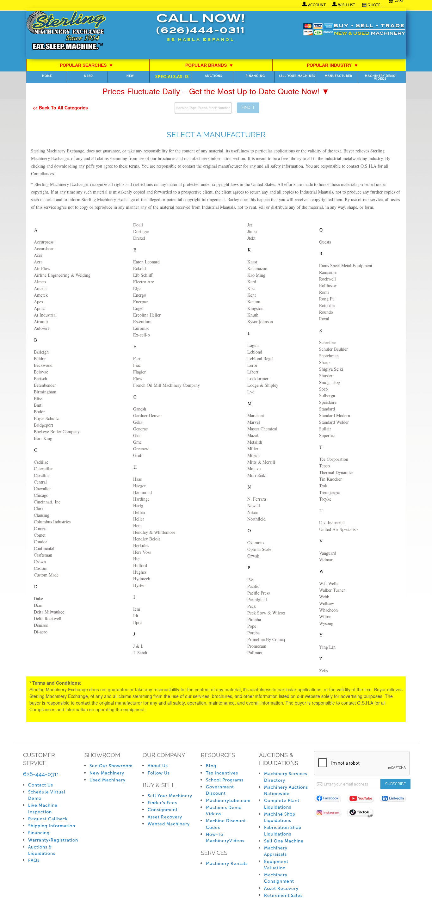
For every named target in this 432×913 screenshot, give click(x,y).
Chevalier (42, 488)
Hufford (140, 565)
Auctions (213, 76)
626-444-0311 (41, 774)
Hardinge (141, 499)
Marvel (253, 422)
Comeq (40, 528)
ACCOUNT (317, 5)
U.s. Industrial (332, 523)
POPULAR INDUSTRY (332, 65)
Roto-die (327, 305)
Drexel (139, 238)
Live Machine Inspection (43, 808)
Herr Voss (142, 552)
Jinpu (252, 231)
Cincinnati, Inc (47, 502)
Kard (251, 282)
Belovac (41, 372)
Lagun (253, 345)
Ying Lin (327, 647)
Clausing (41, 515)
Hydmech (141, 579)
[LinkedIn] (395, 800)
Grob (137, 455)
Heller (138, 519)
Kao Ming (256, 275)
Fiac (137, 365)
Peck (251, 606)
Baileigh (41, 352)
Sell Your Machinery (170, 796)
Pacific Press (258, 593)
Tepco (324, 466)
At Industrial (45, 315)
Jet (249, 225)
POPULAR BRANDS (209, 65)
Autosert (41, 328)
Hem (137, 525)
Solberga (327, 395)
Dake (38, 598)
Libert (252, 372)
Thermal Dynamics (336, 472)
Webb (324, 597)
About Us (158, 765)
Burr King (43, 438)
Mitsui (253, 455)
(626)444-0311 (200, 31)
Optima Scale (259, 549)
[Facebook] (330, 800)
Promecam (256, 646)
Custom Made (46, 575)
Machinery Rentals (227, 863)
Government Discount (220, 790)
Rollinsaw (328, 285)
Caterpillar (43, 469)
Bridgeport (43, 425)
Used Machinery (107, 780)
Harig (138, 506)
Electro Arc (143, 282)
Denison (41, 625)
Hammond (142, 492)
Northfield (256, 519)
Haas (137, 479)
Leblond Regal (260, 358)
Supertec (327, 435)
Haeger (139, 486)
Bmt (37, 405)
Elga (137, 288)
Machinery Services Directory (285, 777)
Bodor (39, 412)
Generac (140, 429)
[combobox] (203, 108)
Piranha (254, 619)
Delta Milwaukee (49, 612)
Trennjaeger (329, 492)
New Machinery (106, 773)
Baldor (40, 358)
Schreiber (327, 342)
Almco (40, 282)
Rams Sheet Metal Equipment (345, 265)
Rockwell (327, 279)
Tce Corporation (333, 459)
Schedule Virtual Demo (46, 795)
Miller (252, 449)
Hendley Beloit (146, 539)
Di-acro (40, 632)
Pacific (253, 586)
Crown (40, 561)
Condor (40, 542)
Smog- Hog (329, 382)
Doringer (141, 231)
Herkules (141, 545)
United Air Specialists (338, 529)
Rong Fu (327, 299)
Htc (136, 559)
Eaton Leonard (146, 262)
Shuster (325, 376)
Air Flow (42, 268)
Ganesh (139, 409)
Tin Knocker (330, 479)
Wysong (326, 623)
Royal (324, 319)
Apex (38, 302)
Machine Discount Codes (226, 824)
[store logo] (66, 31)
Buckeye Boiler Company (57, 432)
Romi (324, 292)
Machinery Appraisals (275, 851)
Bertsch (40, 378)
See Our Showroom (111, 765)
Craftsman (43, 555)
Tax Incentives (222, 773)
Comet (40, 535)
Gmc (137, 442)
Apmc (39, 308)
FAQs (34, 860)
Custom (40, 568)
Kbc (251, 288)
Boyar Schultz (46, 418)
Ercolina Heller (147, 315)
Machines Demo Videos (224, 811)
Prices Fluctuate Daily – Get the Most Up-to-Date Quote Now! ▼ (216, 90)
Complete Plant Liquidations (281, 804)
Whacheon (328, 610)
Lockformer (257, 378)
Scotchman (329, 356)
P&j (251, 580)
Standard (327, 409)
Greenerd (141, 449)
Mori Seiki (257, 475)
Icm (136, 609)
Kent (251, 295)
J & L (138, 646)
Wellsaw (326, 603)
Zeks (323, 671)
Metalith (254, 442)
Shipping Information (51, 826)
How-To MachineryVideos (225, 837)
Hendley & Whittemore (154, 532)
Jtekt (251, 238)
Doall (138, 225)
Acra (38, 262)
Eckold (139, 268)
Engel (138, 308)
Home (47, 76)
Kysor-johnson (260, 321)
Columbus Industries (52, 522)
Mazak (253, 435)
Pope (251, 626)
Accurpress (43, 242)
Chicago (41, 495)
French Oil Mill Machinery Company (166, 385)
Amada (40, 288)
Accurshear (44, 248)
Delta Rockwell (47, 618)
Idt (135, 616)
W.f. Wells (328, 583)
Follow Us (159, 773)
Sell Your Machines (297, 76)
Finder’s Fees (162, 802)
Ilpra (137, 622)
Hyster (139, 585)
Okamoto (255, 543)
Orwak (253, 556)
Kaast (252, 262)
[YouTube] (363, 800)
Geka (137, 422)
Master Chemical (262, 429)
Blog (211, 765)
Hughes (139, 572)
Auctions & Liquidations (41, 850)
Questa (325, 242)
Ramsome (327, 272)
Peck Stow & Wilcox (266, 613)
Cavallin (41, 475)
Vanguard (327, 553)
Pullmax (254, 653)
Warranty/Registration (53, 840)
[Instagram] (330, 814)
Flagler (139, 372)
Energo (139, 295)
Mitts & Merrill (261, 462)
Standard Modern (334, 415)
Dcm (38, 605)
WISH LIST (346, 5)
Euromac (141, 328)
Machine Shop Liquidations (279, 817)
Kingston (255, 308)
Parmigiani (257, 599)
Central (40, 482)
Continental (44, 548)
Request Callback (48, 819)
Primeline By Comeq (266, 639)
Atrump (41, 321)
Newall (253, 506)
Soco (323, 389)
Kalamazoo (257, 268)
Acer (38, 255)
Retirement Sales (283, 895)
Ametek (41, 295)
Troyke (325, 499)
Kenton (253, 302)
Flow (137, 378)
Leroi (252, 365)
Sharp (324, 362)
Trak (323, 486)
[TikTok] (363, 814)
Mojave (254, 469)
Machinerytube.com (228, 800)
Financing (255, 76)
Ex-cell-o (141, 335)
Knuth (252, 315)
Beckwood (43, 365)
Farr (137, 358)
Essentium (142, 321)
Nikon (252, 512)
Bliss (38, 398)
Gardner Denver (147, 415)
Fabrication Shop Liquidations (282, 830)
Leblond (254, 352)
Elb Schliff (142, 275)
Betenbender (45, 385)
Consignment (163, 809)
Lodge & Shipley (262, 385)
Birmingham (45, 392)
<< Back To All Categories (60, 107)
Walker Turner (332, 590)
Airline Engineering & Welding (62, 275)
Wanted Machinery (169, 824)
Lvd (251, 392)
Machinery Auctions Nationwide (286, 790)
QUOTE (373, 5)
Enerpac (140, 302)
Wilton (325, 617)
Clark (39, 508)
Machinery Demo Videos (380, 77)
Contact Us (40, 785)
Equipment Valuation (276, 865)
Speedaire (327, 402)
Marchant (255, 415)
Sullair (325, 429)
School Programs (225, 780)
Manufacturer (338, 76)
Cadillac (41, 462)
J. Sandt (140, 653)
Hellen (139, 512)
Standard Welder (334, 422)
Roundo (326, 312)
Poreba (253, 633)
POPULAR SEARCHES (86, 65)
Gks (136, 435)
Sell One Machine (284, 841)
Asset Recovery (165, 817)
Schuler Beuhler (333, 349)
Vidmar (326, 560)
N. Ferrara (256, 499)
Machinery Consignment (279, 878)
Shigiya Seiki (331, 369)
